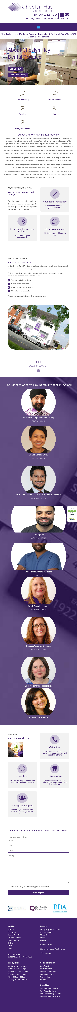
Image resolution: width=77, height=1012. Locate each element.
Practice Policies (46, 969)
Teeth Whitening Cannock (49, 988)
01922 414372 (44, 15)
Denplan (22, 114)
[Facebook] (62, 15)
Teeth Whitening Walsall (48, 991)
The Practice (12, 932)
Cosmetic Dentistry (14, 938)
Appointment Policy (47, 974)
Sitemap (43, 980)
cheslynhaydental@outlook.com (53, 949)
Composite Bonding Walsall (50, 996)
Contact (10, 948)
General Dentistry (14, 935)
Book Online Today (18, 75)
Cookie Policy (45, 977)
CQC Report (44, 966)
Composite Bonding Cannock (50, 994)
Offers (10, 946)
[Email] (67, 15)
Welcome (11, 929)
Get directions (47, 953)
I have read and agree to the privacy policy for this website (30, 887)
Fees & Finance (13, 940)
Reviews (11, 943)
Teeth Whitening (22, 100)
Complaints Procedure (48, 971)
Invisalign (55, 114)
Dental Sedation (54, 100)
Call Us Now (15, 69)
